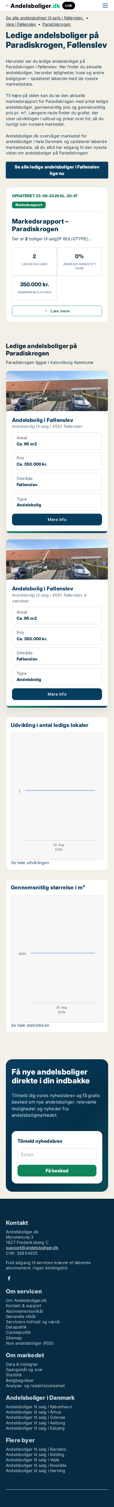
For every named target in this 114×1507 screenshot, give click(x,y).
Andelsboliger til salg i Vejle (32, 1459)
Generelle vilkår (21, 1316)
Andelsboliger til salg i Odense (35, 1417)
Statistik (14, 1374)
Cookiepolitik (18, 1332)
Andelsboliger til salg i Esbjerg (35, 1428)
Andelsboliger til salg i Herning (35, 1470)
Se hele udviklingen (30, 862)
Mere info (57, 519)
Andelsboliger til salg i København (39, 1406)
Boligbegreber (20, 1380)
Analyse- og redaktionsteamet (35, 1385)
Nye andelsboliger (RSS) (30, 1343)
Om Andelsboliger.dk (26, 1300)
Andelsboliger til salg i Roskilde (36, 1465)
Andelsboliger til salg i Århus (33, 1411)
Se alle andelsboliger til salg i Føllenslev (45, 18)
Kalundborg (61, 362)
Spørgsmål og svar (24, 1369)
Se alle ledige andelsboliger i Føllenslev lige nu (57, 170)
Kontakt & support (23, 1305)
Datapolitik (16, 1326)
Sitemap (14, 1337)
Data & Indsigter (22, 1364)
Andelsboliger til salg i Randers (36, 1449)
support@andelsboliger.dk (32, 1247)
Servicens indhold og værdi (33, 1321)
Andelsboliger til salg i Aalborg (35, 1422)
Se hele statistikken (30, 1025)
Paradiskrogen (56, 24)
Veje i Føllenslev (21, 24)
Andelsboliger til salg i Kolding (35, 1454)
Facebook (9, 1278)
